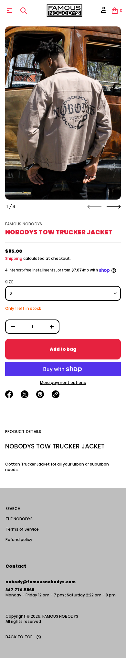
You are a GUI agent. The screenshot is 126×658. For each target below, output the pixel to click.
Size (9, 282)
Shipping (13, 258)
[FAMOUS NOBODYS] (64, 11)
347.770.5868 (19, 590)
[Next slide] (114, 207)
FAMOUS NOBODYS (23, 224)
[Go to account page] (104, 12)
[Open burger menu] (9, 11)
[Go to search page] (23, 11)
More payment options (63, 382)
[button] (23, 11)
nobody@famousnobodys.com (40, 581)
